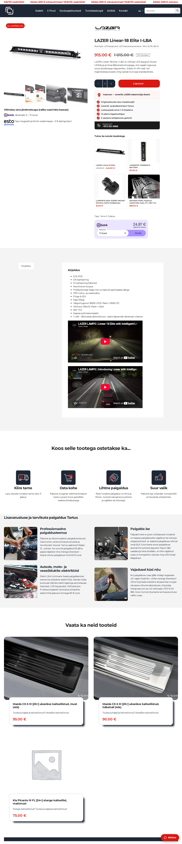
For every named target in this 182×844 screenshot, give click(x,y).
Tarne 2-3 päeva (107, 216)
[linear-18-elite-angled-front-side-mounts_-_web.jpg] (46, 52)
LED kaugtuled (111, 46)
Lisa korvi (138, 83)
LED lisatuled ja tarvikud (130, 46)
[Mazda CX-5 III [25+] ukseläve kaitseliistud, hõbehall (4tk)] (136, 638)
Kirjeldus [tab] (26, 265)
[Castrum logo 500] (9, 8)
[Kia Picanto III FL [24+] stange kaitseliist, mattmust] (46, 734)
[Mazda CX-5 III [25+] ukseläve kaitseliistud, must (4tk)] (46, 638)
